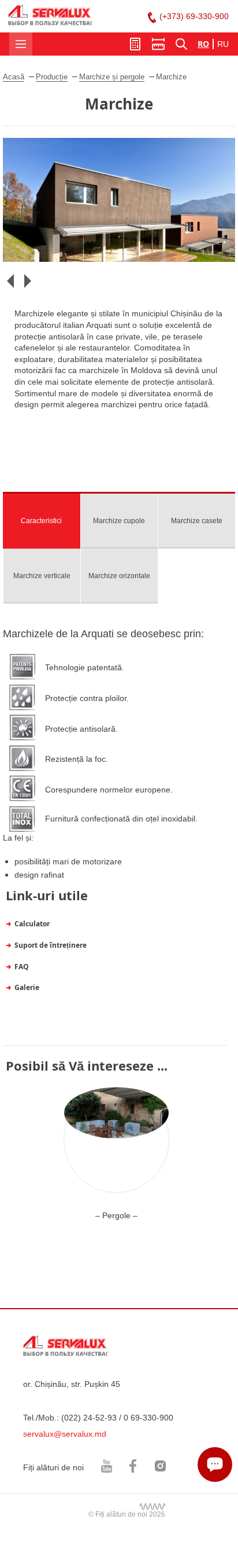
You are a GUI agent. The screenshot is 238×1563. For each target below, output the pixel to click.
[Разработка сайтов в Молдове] (152, 1506)
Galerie (26, 987)
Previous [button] (10, 280)
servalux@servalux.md (64, 1433)
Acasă (13, 76)
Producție (52, 76)
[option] (119, 200)
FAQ (21, 967)
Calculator (32, 924)
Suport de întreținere (50, 945)
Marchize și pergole (111, 76)
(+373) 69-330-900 (194, 16)
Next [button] (27, 280)
